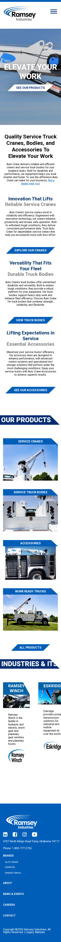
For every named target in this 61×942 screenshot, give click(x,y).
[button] (53, 11)
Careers (9, 904)
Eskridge (10, 867)
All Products (30, 647)
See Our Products (30, 87)
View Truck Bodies (30, 320)
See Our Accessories (30, 390)
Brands (8, 855)
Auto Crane (11, 862)
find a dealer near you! (37, 182)
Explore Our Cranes (31, 250)
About (7, 883)
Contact (9, 915)
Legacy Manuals (35, 932)
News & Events (13, 894)
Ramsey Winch (13, 873)
